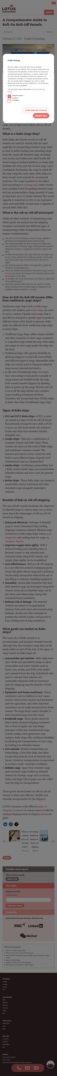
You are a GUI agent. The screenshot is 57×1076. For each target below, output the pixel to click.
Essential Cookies (17, 95)
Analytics (15, 98)
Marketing (15, 100)
